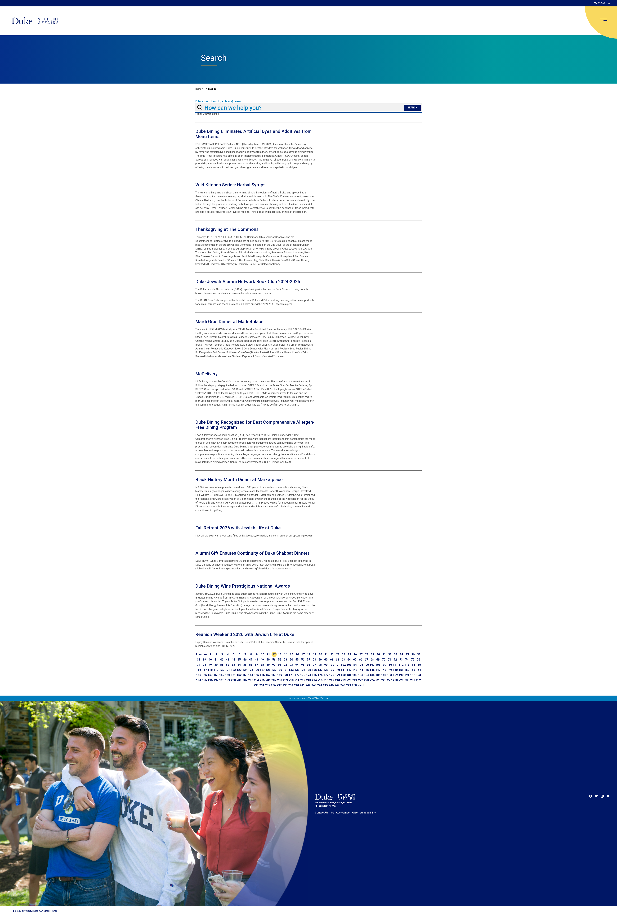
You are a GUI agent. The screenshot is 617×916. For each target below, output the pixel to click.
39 (204, 659)
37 (418, 654)
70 (383, 659)
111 (395, 664)
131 (285, 669)
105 (360, 664)
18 (308, 654)
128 (268, 669)
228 (395, 680)
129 (273, 669)
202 (244, 680)
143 (354, 669)
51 (273, 659)
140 (337, 669)
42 (221, 659)
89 (268, 664)
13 (280, 654)
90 (273, 664)
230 (406, 680)
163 (244, 675)
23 (337, 654)
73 (401, 659)
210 (291, 680)
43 (227, 659)
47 (250, 659)
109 (383, 664)
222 (360, 680)
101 (337, 664)
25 (349, 654)
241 (302, 685)
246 (331, 685)
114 (412, 664)
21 (326, 654)
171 (291, 675)
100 (331, 664)
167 (268, 675)
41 (216, 659)
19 (314, 654)
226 (383, 680)
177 (325, 675)
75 (412, 659)
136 (314, 669)
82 (227, 664)
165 (256, 675)
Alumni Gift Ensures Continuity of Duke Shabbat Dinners (252, 553)
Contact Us (321, 812)
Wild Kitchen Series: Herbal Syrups (230, 185)
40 (210, 659)
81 (221, 664)
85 (244, 664)
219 (343, 680)
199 (227, 680)
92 (285, 664)
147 (378, 669)
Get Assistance (340, 812)
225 (378, 680)
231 (412, 680)
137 (320, 669)
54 (291, 659)
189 (395, 675)
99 (325, 664)
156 (204, 675)
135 (308, 669)
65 (354, 659)
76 (418, 659)
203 (250, 680)
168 (273, 675)
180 (343, 675)
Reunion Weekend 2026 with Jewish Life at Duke (244, 634)
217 (331, 680)
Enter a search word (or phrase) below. (218, 101)
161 (233, 675)
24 (343, 654)
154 (418, 669)
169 (279, 675)
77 (198, 664)
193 (418, 675)
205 (262, 680)
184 (366, 675)
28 (366, 654)
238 (284, 685)
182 (354, 675)
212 (302, 680)
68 (372, 659)
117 (204, 669)
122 (233, 669)
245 (325, 685)
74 (406, 659)
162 (239, 675)
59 (320, 659)
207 (273, 680)
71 (389, 659)
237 (279, 685)
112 (401, 664)
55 (297, 659)
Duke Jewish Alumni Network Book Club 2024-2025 (247, 281)
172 (297, 675)
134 (302, 669)
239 (290, 685)
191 (406, 675)
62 (337, 659)
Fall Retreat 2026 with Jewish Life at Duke (238, 528)
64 (349, 659)
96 (308, 664)
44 (233, 659)
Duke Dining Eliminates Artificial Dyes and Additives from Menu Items (253, 134)
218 (337, 680)
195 (204, 680)
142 (349, 669)
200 (233, 680)
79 (210, 664)
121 (227, 669)
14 (285, 654)
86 (250, 664)
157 (210, 675)
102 (343, 664)
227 (389, 680)
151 (401, 669)
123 (239, 669)
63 (343, 659)
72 (395, 659)
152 (406, 669)
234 (261, 685)
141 (343, 669)
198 (221, 680)
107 (372, 664)
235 (267, 685)
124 (244, 669)
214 (314, 680)
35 (407, 654)
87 (256, 664)
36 (413, 654)
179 (337, 675)
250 (354, 685)
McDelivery (206, 373)
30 (378, 654)
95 (302, 664)
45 (239, 659)
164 (250, 675)
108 (378, 664)
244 (319, 685)
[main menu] (603, 20)
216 (325, 680)
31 (384, 654)
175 (314, 675)
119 (216, 669)
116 (198, 669)
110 (389, 664)
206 (268, 680)
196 (210, 680)
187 (383, 675)
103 (349, 664)
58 (314, 659)
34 (401, 654)
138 (325, 669)
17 (303, 654)
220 (349, 680)
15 (291, 654)
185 (372, 675)
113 (406, 664)
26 (355, 654)
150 (395, 669)
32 (389, 654)
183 (360, 675)
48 (256, 659)
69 (378, 659)
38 (198, 659)
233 (256, 685)
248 (342, 685)
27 (360, 654)
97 (314, 664)
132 (291, 669)
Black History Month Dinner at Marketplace (239, 479)
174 (308, 675)
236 (273, 685)
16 (297, 654)
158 (216, 675)
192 (412, 675)
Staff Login (599, 3)
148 (383, 669)
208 (279, 680)
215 (320, 680)
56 (302, 659)
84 (239, 664)
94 (297, 664)
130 (279, 669)
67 (366, 659)
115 (418, 664)
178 (331, 675)
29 (372, 654)
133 (297, 669)
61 (331, 659)
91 (279, 664)
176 (320, 675)
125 (250, 669)
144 (360, 669)
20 (320, 654)
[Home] (35, 20)
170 (285, 675)
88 (262, 664)
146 (372, 669)
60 (325, 659)
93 (291, 664)
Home (198, 89)
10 (262, 654)
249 (348, 685)
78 (204, 664)
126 (256, 669)
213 (308, 680)
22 (332, 654)
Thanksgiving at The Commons (227, 229)
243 (313, 685)
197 (216, 680)
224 (372, 680)
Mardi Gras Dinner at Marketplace (229, 321)
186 (378, 675)
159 (221, 675)
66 (360, 659)
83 (233, 664)
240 (296, 685)
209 (285, 680)
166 (262, 675)
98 (320, 664)
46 (244, 659)
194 (198, 680)
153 (412, 669)
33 (395, 654)
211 (297, 680)
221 (354, 680)
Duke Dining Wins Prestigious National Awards (242, 586)
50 (268, 659)
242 (308, 685)
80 (216, 664)
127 (262, 669)
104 (354, 664)
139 (331, 669)
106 (366, 664)
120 (221, 669)
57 (308, 659)
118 (210, 669)
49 (262, 659)
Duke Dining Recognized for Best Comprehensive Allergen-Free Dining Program (254, 425)
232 (418, 680)
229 (401, 680)
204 (256, 680)
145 (366, 669)
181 (349, 675)
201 (239, 680)
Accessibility (368, 812)
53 (285, 659)
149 (389, 669)
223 (366, 680)
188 (389, 675)
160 (227, 675)
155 (198, 675)
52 (279, 659)
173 (302, 675)
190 (401, 675)
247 (337, 685)
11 (268, 654)
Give (355, 812)
